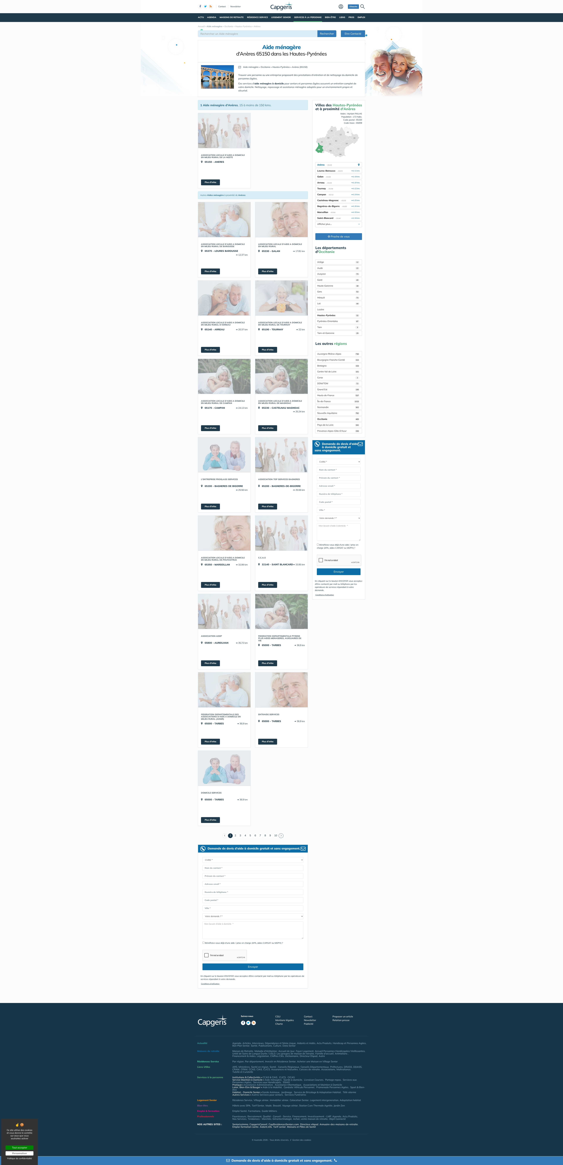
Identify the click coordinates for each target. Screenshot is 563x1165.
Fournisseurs (239, 1116)
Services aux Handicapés (267, 1082)
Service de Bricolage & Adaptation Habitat (317, 1092)
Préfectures (336, 1066)
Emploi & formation (208, 1111)
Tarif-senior (279, 1126)
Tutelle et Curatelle (242, 1071)
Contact (222, 6)
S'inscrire (353, 6)
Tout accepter (19, 1147)
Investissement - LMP (319, 1116)
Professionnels (205, 1116)
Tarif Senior (258, 1105)
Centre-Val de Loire (338, 371)
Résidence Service (257, 17)
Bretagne (338, 365)
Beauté (277, 1105)
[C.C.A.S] (281, 533)
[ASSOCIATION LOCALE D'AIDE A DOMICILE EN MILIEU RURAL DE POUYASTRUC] (224, 533)
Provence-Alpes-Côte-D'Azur (338, 430)
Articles (247, 1043)
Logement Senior (281, 17)
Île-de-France (338, 401)
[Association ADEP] (224, 611)
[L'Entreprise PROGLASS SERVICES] (224, 454)
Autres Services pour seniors (267, 1094)
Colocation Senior (299, 1100)
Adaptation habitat (350, 1100)
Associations (328, 1069)
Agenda (211, 17)
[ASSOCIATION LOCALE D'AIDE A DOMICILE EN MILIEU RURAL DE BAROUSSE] (224, 219)
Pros (351, 17)
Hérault (337, 297)
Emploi (361, 17)
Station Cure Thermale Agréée (315, 1105)
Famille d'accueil (324, 1053)
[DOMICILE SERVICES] (224, 768)
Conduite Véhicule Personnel (299, 1087)
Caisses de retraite (309, 1069)
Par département (254, 1061)
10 (275, 835)
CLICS (266, 1069)
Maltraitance (343, 1069)
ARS (234, 1066)
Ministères (244, 1066)
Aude (337, 268)
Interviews (258, 1043)
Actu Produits (324, 1043)
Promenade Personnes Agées (332, 1087)
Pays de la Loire (338, 424)
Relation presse (341, 1020)
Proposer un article (343, 1016)
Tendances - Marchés (259, 1118)
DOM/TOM (337, 383)
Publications (265, 1045)
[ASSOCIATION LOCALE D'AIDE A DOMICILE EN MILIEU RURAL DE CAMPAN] (224, 376)
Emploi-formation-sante (245, 1126)
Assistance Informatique (288, 1084)
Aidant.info (266, 1126)
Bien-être (330, 17)
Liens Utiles (203, 1067)
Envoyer (253, 966)
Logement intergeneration (324, 1100)
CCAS (252, 1069)
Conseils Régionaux (288, 1066)
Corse (337, 377)
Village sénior (261, 1100)
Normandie (338, 407)
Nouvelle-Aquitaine (338, 413)
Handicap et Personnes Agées (349, 1043)
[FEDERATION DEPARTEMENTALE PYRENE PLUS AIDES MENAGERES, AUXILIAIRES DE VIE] (281, 611)
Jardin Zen (339, 1105)
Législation (263, 1056)
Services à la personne (308, 17)
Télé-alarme (349, 1092)
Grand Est (338, 389)
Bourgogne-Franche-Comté (338, 359)
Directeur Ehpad (308, 1056)
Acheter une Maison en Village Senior (317, 1061)
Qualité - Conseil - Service (277, 1116)
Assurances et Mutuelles (284, 1069)
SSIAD (286, 1082)
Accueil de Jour (286, 1051)
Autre (322, 1056)
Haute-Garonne (337, 285)
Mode (269, 1105)
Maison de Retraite (242, 1051)
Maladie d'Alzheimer (266, 1051)
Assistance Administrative (258, 1084)
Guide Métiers (269, 1110)
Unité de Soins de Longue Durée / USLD (253, 1053)
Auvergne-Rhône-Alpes (338, 353)
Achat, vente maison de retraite (310, 1118)
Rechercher (327, 33)
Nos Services (239, 1118)
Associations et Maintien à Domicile (322, 1084)
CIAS (259, 1069)
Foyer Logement (305, 1051)
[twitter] (205, 6)
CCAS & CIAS (270, 1077)
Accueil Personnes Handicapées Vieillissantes (340, 1051)
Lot (337, 303)
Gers (337, 291)
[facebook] (200, 6)
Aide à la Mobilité (272, 1087)
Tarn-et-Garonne (337, 333)
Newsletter (235, 6)
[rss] (210, 6)
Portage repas (333, 1079)
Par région (238, 1061)
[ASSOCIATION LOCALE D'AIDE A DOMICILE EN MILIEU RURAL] (281, 219)
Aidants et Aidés (306, 1043)
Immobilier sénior (279, 1100)
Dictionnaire (291, 1056)
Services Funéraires (295, 1094)
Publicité (308, 1023)
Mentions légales (284, 1020)
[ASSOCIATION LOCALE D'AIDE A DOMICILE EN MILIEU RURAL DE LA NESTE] (224, 130)
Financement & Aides (244, 1056)
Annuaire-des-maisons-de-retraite (339, 1124)
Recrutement (254, 1116)
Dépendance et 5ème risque (280, 1043)
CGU (277, 1016)
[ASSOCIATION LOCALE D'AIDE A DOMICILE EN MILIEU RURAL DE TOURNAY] (281, 298)
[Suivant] (281, 835)
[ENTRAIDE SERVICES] (281, 689)
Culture (277, 1045)
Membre (342, 6)
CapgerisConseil (258, 1124)
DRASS (348, 1066)
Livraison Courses (313, 1079)
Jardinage (286, 1092)
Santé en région (259, 1066)
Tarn (337, 327)
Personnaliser (19, 1153)
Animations (341, 1053)
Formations (254, 1110)
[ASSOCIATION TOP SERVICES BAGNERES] (281, 454)
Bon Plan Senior (241, 1045)
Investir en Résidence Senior (280, 1061)
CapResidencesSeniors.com (284, 1124)
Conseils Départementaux (315, 1066)
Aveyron (337, 273)
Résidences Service (208, 1061)
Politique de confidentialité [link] (19, 1158)
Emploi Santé (239, 1110)
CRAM (235, 1069)
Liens (342, 17)
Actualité (202, 1043)
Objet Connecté (337, 1118)
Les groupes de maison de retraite (295, 1053)
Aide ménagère (273, 1079)
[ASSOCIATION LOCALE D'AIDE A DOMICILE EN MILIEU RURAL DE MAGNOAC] (281, 376)
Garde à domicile (293, 1079)
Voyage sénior (290, 1105)
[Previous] (225, 835)
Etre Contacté (353, 33)
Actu (201, 17)
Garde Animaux (270, 1092)
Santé (254, 1045)
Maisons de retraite (232, 17)
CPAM (244, 1069)
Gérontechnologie (282, 1118)
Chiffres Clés (277, 1056)
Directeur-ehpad (309, 1124)
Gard (337, 279)
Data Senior (289, 1045)
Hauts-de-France (338, 395)
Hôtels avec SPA (241, 1105)
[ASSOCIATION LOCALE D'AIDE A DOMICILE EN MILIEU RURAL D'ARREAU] (224, 298)
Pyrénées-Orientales (337, 321)
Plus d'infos (210, 182)
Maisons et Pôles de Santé (301, 1126)
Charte (279, 1023)
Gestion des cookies (301, 1140)
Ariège (337, 262)
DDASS (357, 1066)
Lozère (320, 309)
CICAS (291, 1077)
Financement (299, 1116)
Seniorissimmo (240, 1124)
